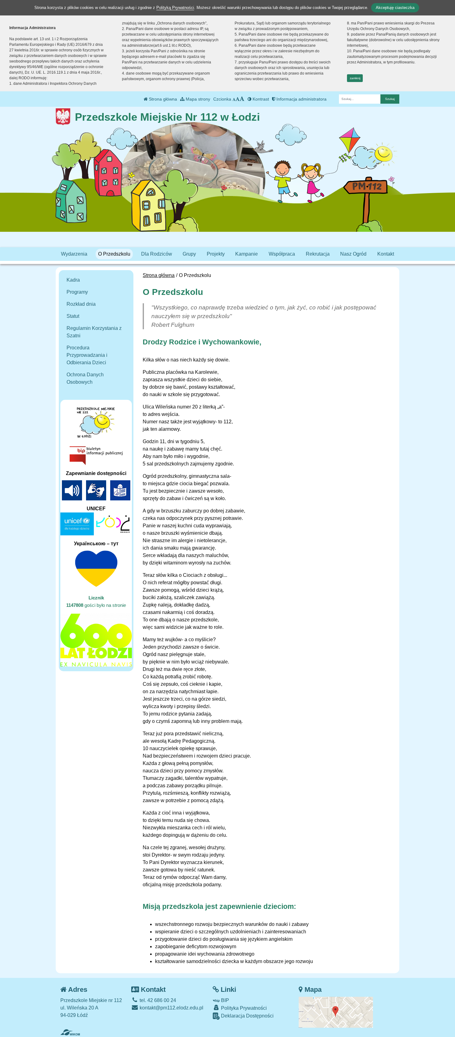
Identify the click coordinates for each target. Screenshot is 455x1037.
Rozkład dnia (81, 304)
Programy (77, 292)
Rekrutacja (318, 254)
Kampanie (246, 254)
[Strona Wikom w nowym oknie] (70, 1032)
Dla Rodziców (156, 254)
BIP (224, 1000)
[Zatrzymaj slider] (193, 191)
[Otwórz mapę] (336, 1011)
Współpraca (282, 254)
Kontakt (385, 254)
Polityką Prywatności (175, 7)
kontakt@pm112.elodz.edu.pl (170, 1007)
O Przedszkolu (114, 254)
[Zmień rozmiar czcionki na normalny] (234, 99)
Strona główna (162, 99)
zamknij (355, 78)
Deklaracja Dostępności (247, 1015)
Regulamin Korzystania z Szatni (94, 332)
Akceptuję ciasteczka (395, 7)
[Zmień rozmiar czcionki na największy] (242, 99)
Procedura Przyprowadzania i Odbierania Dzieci (87, 355)
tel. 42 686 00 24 (157, 1000)
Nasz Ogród (353, 254)
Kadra (73, 280)
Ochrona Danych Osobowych (85, 378)
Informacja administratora (301, 99)
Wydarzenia (74, 254)
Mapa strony (197, 99)
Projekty (216, 254)
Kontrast (260, 99)
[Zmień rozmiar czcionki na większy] (238, 99)
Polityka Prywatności (243, 1008)
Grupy (189, 254)
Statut (73, 316)
